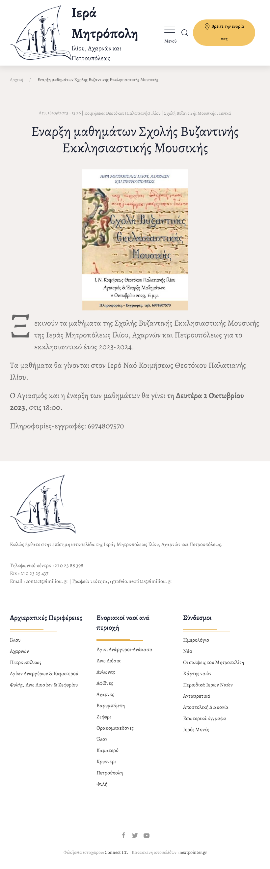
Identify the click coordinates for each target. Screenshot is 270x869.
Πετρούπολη (109, 772)
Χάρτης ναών (197, 673)
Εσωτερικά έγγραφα (204, 718)
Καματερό (107, 750)
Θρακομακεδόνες (115, 728)
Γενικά (225, 113)
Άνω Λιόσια (108, 660)
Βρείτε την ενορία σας (227, 32)
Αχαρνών (19, 651)
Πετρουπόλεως (25, 662)
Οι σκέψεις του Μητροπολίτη (213, 662)
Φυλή (101, 784)
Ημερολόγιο (196, 640)
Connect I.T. (116, 852)
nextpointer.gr (193, 852)
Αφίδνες (104, 683)
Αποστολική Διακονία (206, 707)
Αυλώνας (105, 672)
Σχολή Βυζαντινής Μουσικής (190, 113)
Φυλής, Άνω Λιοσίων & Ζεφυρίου (44, 684)
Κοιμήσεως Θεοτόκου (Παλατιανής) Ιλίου (122, 113)
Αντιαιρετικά (196, 696)
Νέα (187, 651)
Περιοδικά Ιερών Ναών (208, 684)
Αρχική (16, 79)
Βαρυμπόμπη (110, 705)
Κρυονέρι (106, 761)
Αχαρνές (105, 694)
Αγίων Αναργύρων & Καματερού (44, 673)
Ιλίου (15, 640)
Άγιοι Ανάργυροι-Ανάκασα (124, 649)
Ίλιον (101, 739)
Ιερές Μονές (196, 729)
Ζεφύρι (103, 716)
